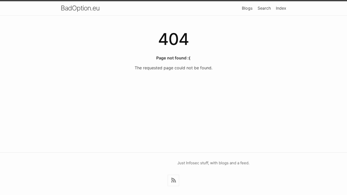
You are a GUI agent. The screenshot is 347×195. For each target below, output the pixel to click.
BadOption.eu (80, 8)
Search (264, 8)
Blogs (247, 8)
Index (281, 8)
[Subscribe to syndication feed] (173, 180)
